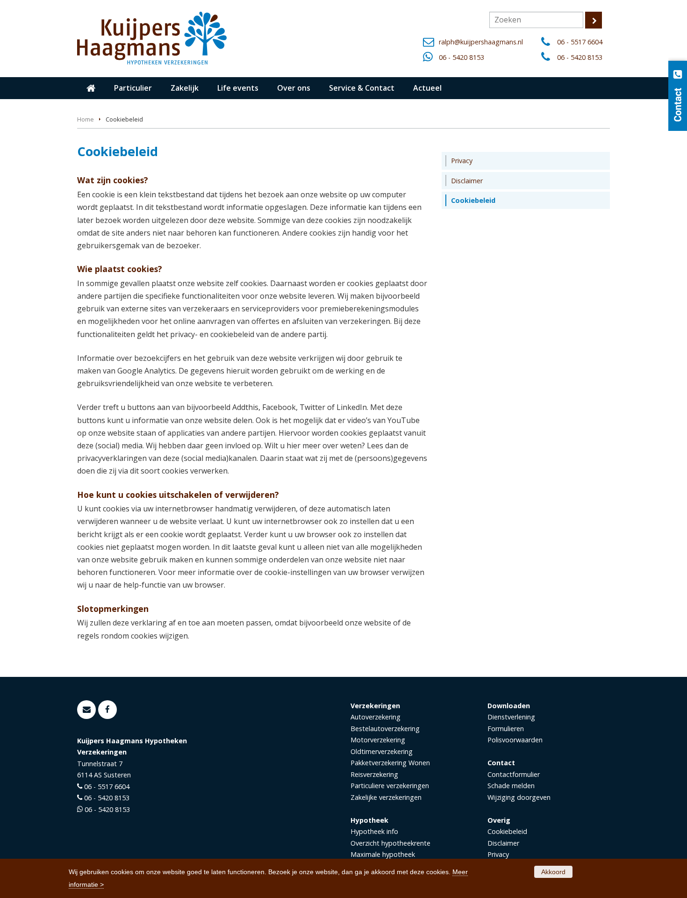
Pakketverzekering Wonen (390, 762)
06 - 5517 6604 (579, 41)
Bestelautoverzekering (385, 728)
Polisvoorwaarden (515, 739)
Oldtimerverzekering (382, 751)
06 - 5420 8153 (461, 57)
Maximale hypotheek (383, 854)
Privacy (498, 854)
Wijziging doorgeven (519, 797)
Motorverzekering (378, 739)
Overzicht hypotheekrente (390, 843)
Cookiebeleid (507, 831)
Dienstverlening (511, 716)
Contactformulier (513, 774)
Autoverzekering (376, 716)
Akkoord (553, 872)
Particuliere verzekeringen (390, 785)
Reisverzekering (374, 774)
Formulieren (505, 728)
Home (85, 119)
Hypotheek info (374, 831)
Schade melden (511, 785)
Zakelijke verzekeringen (386, 797)
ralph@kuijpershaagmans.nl (481, 41)
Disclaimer (503, 843)
